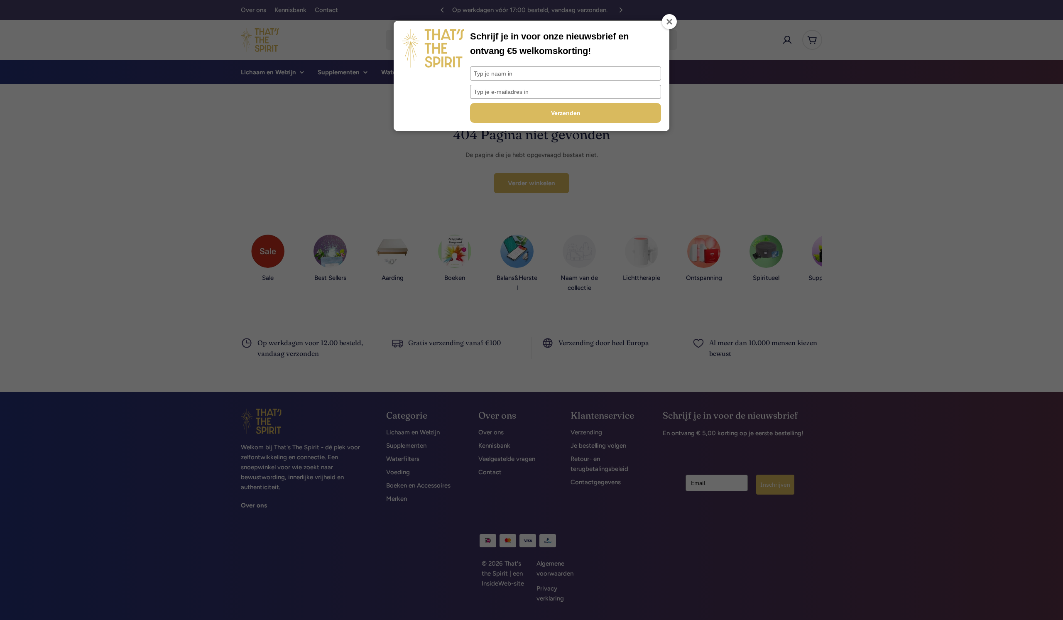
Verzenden (565, 113)
